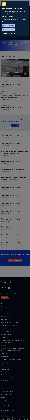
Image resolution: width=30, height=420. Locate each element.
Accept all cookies (8, 25)
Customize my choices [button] (8, 33)
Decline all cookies (8, 29)
